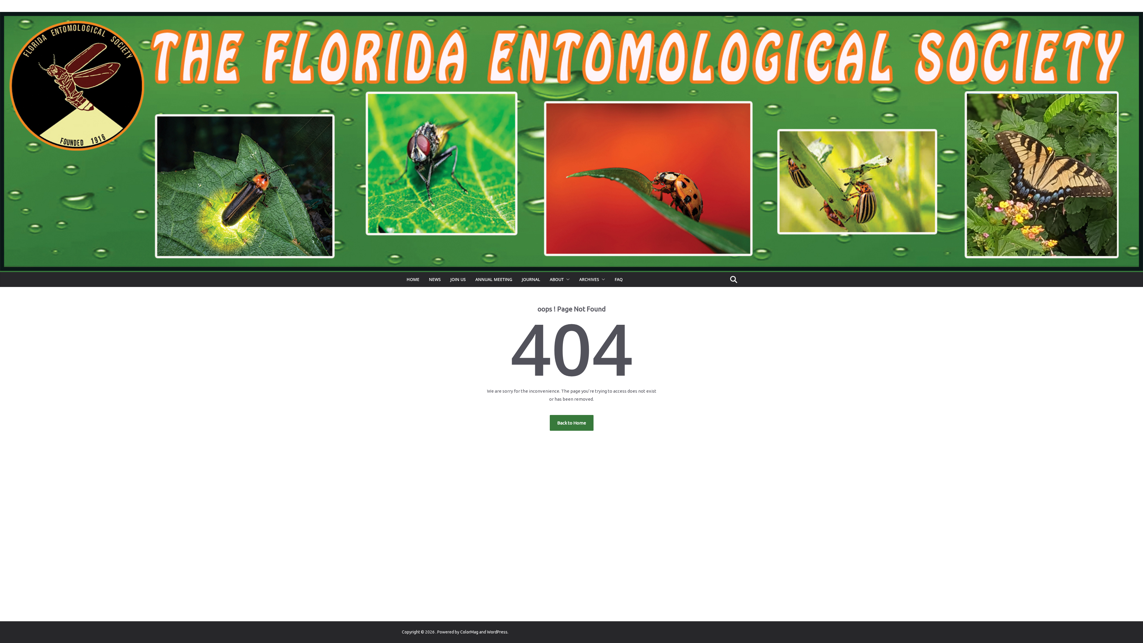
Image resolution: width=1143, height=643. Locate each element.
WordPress (497, 632)
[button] (567, 279)
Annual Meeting (493, 279)
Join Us (458, 279)
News (435, 279)
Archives (589, 279)
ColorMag (469, 632)
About (557, 279)
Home (413, 279)
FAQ (619, 279)
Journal (531, 279)
